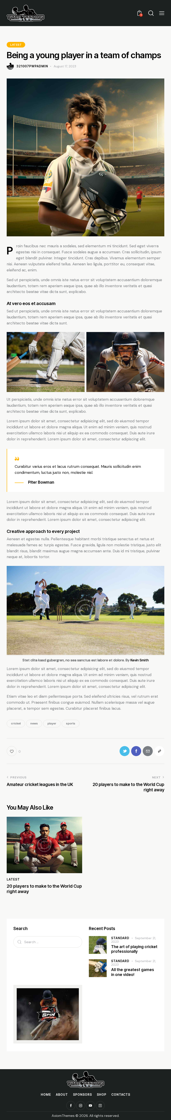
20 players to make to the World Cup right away (44, 888)
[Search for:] (47, 941)
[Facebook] (136, 751)
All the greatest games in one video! (132, 972)
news (34, 723)
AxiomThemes (63, 1115)
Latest (16, 44)
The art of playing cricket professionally (134, 949)
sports (70, 723)
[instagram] (80, 1105)
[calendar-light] (100, 1105)
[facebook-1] (70, 1105)
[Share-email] (148, 751)
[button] (161, 13)
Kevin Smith (139, 660)
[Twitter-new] (125, 751)
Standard (120, 938)
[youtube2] (90, 1105)
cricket (16, 723)
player (51, 723)
